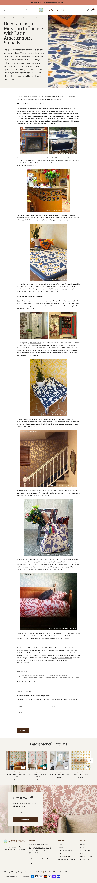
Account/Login (85, 859)
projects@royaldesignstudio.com (61, 658)
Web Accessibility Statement (67, 859)
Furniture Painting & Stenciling (48, 677)
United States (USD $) (11, 876)
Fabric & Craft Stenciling (30, 677)
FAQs (82, 847)
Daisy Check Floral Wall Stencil (59, 774)
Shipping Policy (85, 850)
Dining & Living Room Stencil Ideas (56, 675)
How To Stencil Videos (65, 856)
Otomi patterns (25, 564)
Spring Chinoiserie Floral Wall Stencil (16, 776)
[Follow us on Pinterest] (42, 858)
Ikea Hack (62, 419)
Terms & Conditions (51, 872)
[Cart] (92, 10)
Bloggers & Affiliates (86, 856)
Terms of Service (68, 699)
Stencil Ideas (12, 18)
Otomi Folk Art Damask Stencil (35, 348)
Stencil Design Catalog (65, 850)
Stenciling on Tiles (64, 677)
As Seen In (61, 847)
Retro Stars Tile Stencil (81, 774)
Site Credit (38, 872)
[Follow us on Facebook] (31, 858)
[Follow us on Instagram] (37, 858)
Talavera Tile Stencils (48, 160)
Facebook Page (26, 660)
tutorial (19, 291)
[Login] (88, 10)
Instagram (45, 660)
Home (5, 18)
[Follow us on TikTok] (31, 863)
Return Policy (84, 853)
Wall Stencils (75, 677)
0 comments (23, 671)
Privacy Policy (55, 699)
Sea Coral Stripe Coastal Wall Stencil (37, 776)
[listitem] (22, 681)
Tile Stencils (35, 291)
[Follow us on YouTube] (47, 858)
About (60, 844)
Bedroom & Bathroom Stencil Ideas (33, 675)
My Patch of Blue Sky (34, 343)
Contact (83, 844)
